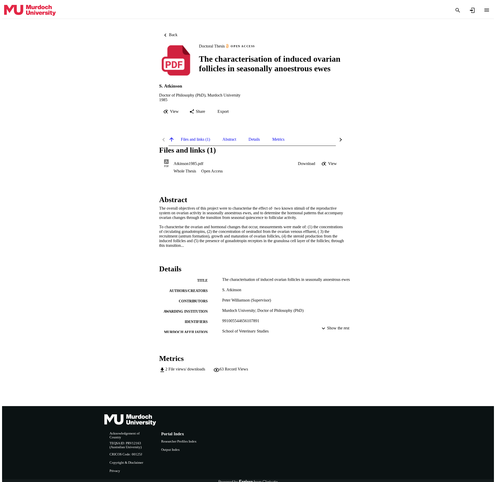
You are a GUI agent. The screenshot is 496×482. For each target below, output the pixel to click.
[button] (306, 164)
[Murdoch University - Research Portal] (30, 10)
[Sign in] (472, 10)
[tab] (195, 139)
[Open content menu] (487, 10)
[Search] (458, 10)
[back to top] (171, 139)
